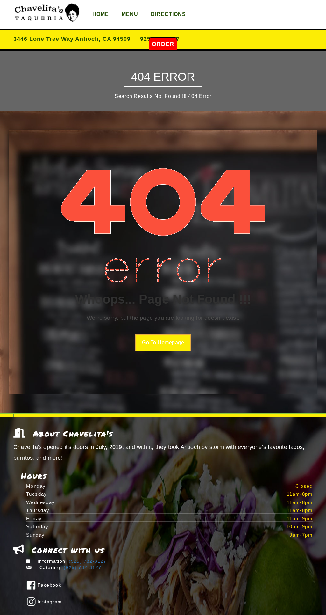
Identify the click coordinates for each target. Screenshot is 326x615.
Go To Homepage (163, 342)
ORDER (163, 44)
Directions (168, 14)
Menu (130, 14)
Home (100, 14)
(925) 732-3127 (87, 561)
